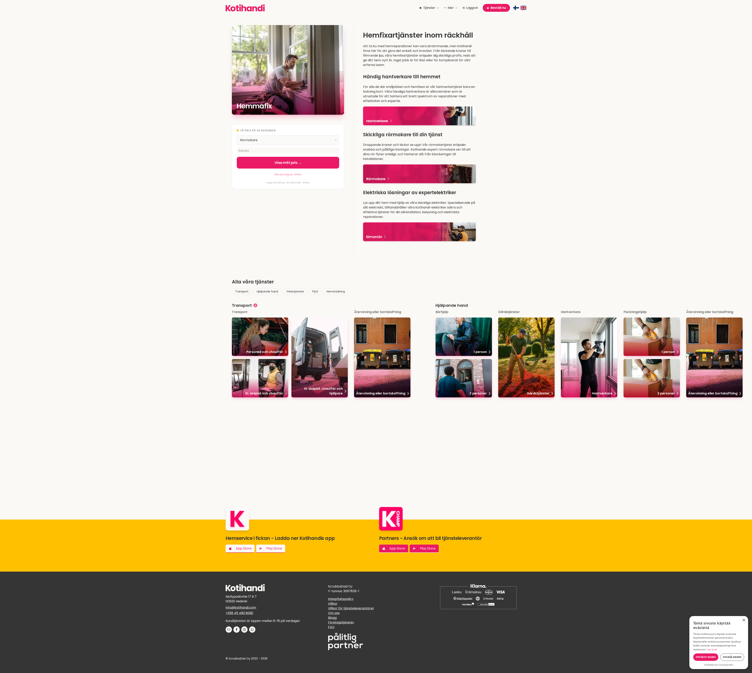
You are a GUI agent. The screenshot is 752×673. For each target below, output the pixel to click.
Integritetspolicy (340, 599)
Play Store (274, 548)
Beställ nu (498, 7)
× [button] (743, 620)
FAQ (331, 627)
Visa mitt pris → (288, 162)
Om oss (334, 613)
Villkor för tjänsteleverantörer (351, 608)
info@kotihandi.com (241, 607)
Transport (242, 291)
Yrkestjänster (295, 291)
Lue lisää (712, 649)
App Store (243, 548)
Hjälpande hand (267, 291)
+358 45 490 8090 (239, 613)
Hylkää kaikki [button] (732, 657)
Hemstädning (335, 291)
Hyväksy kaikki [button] (706, 657)
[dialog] (718, 642)
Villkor (332, 603)
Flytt (315, 291)
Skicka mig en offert (288, 174)
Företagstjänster (341, 622)
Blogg (332, 617)
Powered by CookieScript (718, 664)
